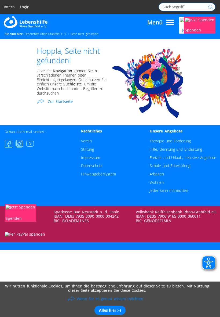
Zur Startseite (60, 101)
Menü (155, 23)
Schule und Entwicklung (170, 165)
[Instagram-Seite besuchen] (19, 143)
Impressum (90, 157)
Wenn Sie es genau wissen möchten (110, 298)
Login (25, 7)
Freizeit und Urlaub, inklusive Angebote (183, 157)
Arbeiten (157, 173)
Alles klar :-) (110, 310)
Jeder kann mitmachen (169, 190)
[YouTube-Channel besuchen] (30, 143)
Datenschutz (91, 165)
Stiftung (87, 149)
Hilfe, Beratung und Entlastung (176, 149)
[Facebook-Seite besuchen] (8, 143)
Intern (9, 7)
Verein (86, 140)
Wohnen (157, 182)
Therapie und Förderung (170, 140)
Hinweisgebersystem (98, 173)
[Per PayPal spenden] (25, 234)
